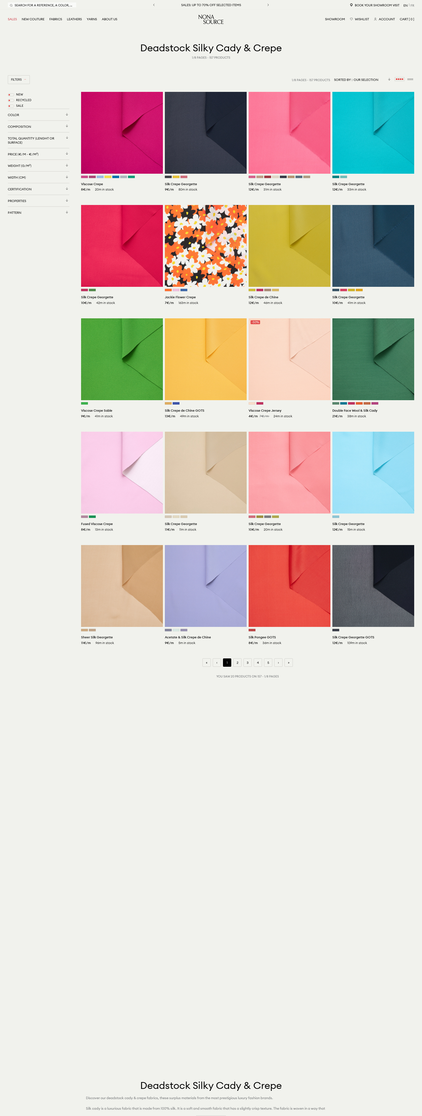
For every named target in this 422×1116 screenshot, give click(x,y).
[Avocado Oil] (259, 516)
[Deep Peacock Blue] (335, 177)
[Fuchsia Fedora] (84, 177)
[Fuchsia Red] (374, 403)
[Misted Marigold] (176, 177)
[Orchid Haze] (84, 516)
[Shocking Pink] (252, 177)
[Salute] (335, 630)
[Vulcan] (168, 177)
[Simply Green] (131, 177)
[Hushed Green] (176, 630)
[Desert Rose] (183, 177)
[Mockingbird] (267, 516)
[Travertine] (306, 177)
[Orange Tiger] (168, 290)
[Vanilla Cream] (252, 403)
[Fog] (168, 516)
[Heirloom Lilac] (183, 630)
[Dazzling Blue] (176, 403)
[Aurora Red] (252, 630)
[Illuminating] (108, 177)
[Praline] (267, 290)
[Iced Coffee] (291, 177)
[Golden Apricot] (168, 403)
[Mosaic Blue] (343, 403)
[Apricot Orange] (367, 403)
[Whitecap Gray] (275, 177)
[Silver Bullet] (168, 630)
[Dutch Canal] (100, 177)
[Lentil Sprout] (275, 516)
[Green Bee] (92, 516)
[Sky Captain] (283, 177)
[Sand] (84, 630)
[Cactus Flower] (92, 177)
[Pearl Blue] (123, 177)
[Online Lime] (92, 290)
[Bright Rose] (84, 290)
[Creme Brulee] (183, 516)
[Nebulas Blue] (183, 290)
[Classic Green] (84, 403)
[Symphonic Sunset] (359, 290)
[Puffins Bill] (359, 403)
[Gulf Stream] (335, 516)
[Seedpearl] (176, 516)
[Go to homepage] (211, 19)
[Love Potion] (259, 290)
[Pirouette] (176, 290)
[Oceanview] (298, 177)
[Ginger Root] (92, 630)
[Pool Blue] (343, 177)
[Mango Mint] (351, 290)
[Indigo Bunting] (115, 177)
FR (412, 5)
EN (405, 5)
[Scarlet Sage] (267, 177)
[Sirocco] (259, 177)
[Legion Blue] (335, 290)
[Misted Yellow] (275, 290)
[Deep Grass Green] (335, 403)
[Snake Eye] (252, 290)
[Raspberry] (343, 290)
